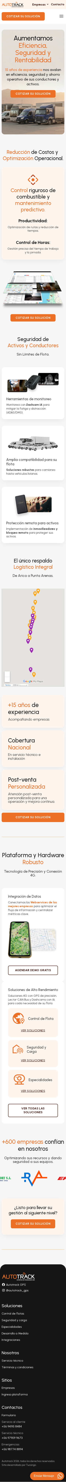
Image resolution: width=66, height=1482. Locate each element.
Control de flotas (13, 1313)
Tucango (31, 1465)
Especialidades (12, 1327)
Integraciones (11, 1340)
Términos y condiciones (17, 1367)
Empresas (8, 1388)
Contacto (57, 4)
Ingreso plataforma (15, 1394)
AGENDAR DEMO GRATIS (33, 970)
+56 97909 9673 (12, 1438)
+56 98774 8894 (12, 1449)
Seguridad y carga (14, 1320)
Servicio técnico (12, 1360)
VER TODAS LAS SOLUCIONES (33, 1110)
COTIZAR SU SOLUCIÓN (23, 16)
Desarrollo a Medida (15, 1333)
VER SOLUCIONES (33, 1030)
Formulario (9, 1415)
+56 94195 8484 (12, 1426)
